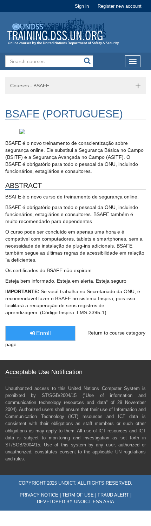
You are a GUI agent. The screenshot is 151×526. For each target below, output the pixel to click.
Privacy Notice (39, 495)
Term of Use (78, 495)
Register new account (120, 6)
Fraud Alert (113, 495)
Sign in (82, 6)
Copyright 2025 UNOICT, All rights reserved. (75, 483)
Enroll (43, 333)
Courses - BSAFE (29, 85)
